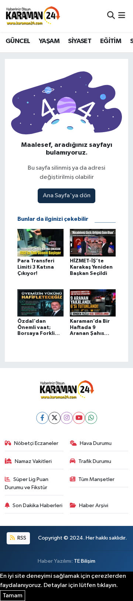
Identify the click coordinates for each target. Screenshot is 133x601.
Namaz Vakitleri (33, 461)
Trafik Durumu (94, 461)
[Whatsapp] (91, 418)
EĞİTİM (110, 41)
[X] (54, 418)
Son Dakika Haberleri (37, 505)
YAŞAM (49, 41)
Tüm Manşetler (96, 479)
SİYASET (79, 41)
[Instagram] (67, 418)
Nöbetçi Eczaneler (36, 443)
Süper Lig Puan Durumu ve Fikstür (27, 483)
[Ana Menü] (121, 16)
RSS (21, 538)
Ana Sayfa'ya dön (67, 195)
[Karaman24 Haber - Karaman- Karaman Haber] (32, 15)
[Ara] (111, 16)
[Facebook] (42, 418)
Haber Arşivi (93, 505)
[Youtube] (79, 418)
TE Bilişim (84, 561)
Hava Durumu (96, 443)
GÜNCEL (18, 41)
